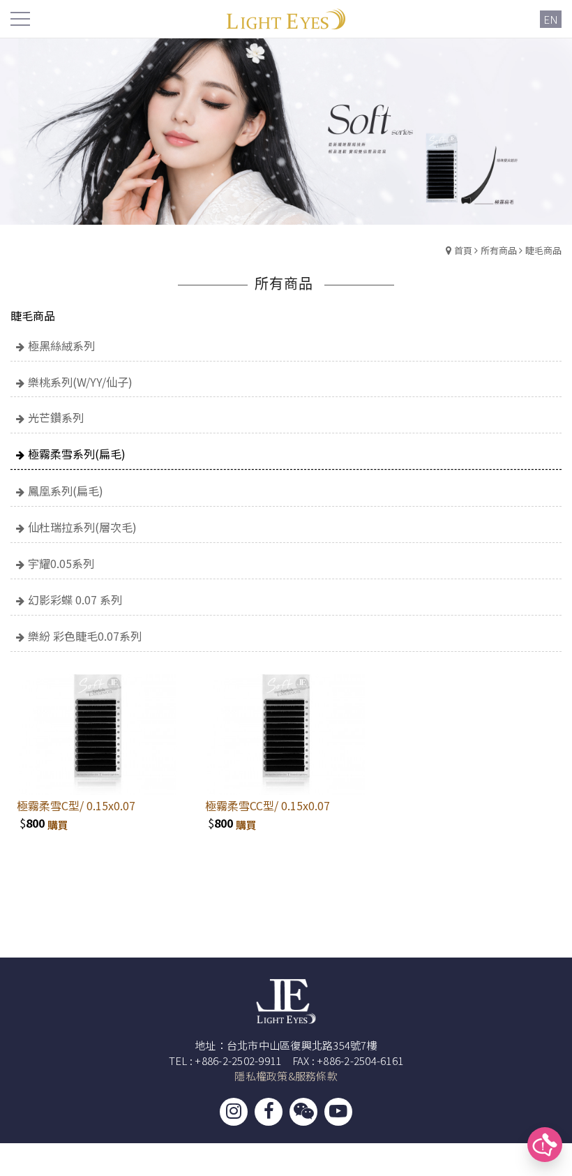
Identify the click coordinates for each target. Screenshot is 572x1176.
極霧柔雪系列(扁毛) (77, 453)
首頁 (463, 250)
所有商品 (499, 250)
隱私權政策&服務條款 (286, 1076)
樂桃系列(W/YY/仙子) (80, 381)
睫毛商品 (543, 250)
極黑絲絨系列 (61, 345)
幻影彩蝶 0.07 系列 (75, 599)
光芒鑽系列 (56, 417)
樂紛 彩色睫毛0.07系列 (85, 635)
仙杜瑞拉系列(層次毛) (82, 527)
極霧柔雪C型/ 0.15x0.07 (76, 805)
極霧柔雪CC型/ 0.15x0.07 (267, 805)
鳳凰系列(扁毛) (65, 490)
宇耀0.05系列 (61, 563)
